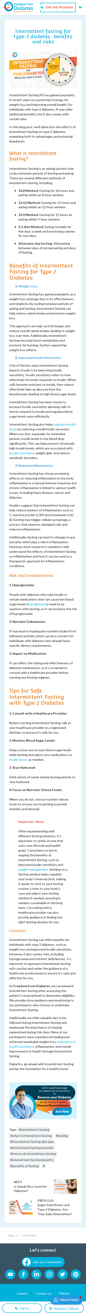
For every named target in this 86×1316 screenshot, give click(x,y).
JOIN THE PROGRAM (59, 7)
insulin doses (18, 759)
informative (29, 1235)
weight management (33, 869)
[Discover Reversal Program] (43, 1118)
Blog (11, 1235)
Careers (22, 1293)
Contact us (43, 1293)
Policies (64, 1293)
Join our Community (47, 1262)
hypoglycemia (37, 604)
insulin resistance (21, 453)
